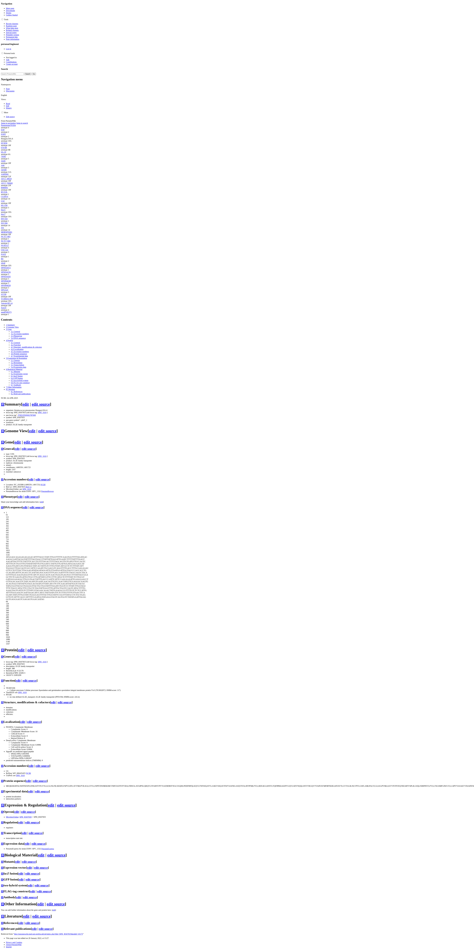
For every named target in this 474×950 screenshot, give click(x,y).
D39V (3, 134)
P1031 (3, 254)
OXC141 (4, 250)
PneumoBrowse (47, 491)
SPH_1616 (42, 412)
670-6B (4, 148)
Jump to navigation (8, 123)
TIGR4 (13, 125)
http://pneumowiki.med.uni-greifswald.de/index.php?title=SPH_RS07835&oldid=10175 (48, 934)
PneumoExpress (47, 849)
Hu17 (3, 214)
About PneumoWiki (13, 945)
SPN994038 (6, 281)
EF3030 (4, 143)
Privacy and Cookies (14, 942)
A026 (3, 161)
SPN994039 (6, 285)
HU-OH (4, 205)
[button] (2, 19)
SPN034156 (6, 272)
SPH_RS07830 (26, 817)
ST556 (3, 294)
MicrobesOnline (12, 817)
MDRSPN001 (6, 232)
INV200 (4, 223)
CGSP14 (4, 196)
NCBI (43, 485)
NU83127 (5, 245)
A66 (2, 165)
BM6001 (4, 188)
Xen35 (3, 308)
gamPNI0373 (6, 312)
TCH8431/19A (7, 299)
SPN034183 (6, 277)
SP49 (3, 263)
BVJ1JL (4, 192)
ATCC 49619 (6, 179)
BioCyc (29, 487)
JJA (2, 228)
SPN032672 (6, 268)
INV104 (4, 219)
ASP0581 (5, 174)
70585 (3, 156)
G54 (2, 201)
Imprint (9, 947)
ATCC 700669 (7, 183)
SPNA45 (4, 290)
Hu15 (3, 210)
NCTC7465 (5, 236)
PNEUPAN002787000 (27, 415)
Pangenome (5, 125)
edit (25, 404)
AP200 (4, 170)
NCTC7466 (5, 241)
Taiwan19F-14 (6, 303)
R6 (2, 259)
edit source (41, 404)
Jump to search (22, 123)
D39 (2, 130)
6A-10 (3, 152)
